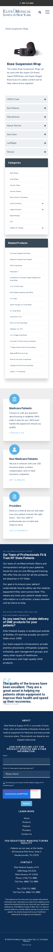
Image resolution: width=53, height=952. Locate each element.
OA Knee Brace (15, 311)
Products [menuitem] (26, 822)
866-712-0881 (27, 3)
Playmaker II (14, 272)
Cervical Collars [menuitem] (15, 185)
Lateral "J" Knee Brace (17, 371)
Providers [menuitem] (26, 830)
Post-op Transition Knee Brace (20, 359)
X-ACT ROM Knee (16, 286)
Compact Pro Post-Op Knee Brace (21, 365)
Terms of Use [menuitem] (26, 945)
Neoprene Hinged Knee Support (21, 259)
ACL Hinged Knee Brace (18, 335)
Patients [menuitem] (26, 826)
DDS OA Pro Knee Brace (18, 323)
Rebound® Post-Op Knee (19, 353)
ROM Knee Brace (16, 265)
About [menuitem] (26, 818)
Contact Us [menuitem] (26, 834)
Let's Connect (18, 530)
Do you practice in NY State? (17, 551)
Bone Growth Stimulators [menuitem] (19, 197)
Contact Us (16, 433)
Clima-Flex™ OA (16, 317)
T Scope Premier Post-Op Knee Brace (23, 347)
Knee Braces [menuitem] (14, 179)
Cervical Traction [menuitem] (15, 191)
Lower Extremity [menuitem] (15, 203)
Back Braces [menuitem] (14, 173)
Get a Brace (17, 480)
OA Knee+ (13, 298)
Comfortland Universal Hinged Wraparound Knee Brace (25, 278)
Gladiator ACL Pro (16, 329)
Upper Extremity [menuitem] (15, 209)
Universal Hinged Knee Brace (20, 253)
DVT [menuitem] (11, 222)
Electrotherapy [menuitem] (15, 216)
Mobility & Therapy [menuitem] (16, 228)
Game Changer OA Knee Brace (21, 305)
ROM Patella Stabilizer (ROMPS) (21, 292)
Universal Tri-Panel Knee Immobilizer (23, 341)
